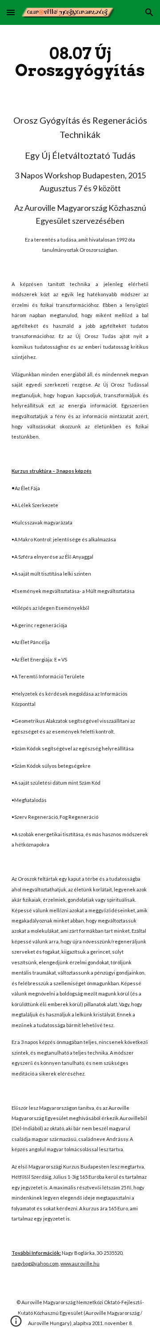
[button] (10, 12)
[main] (80, 62)
